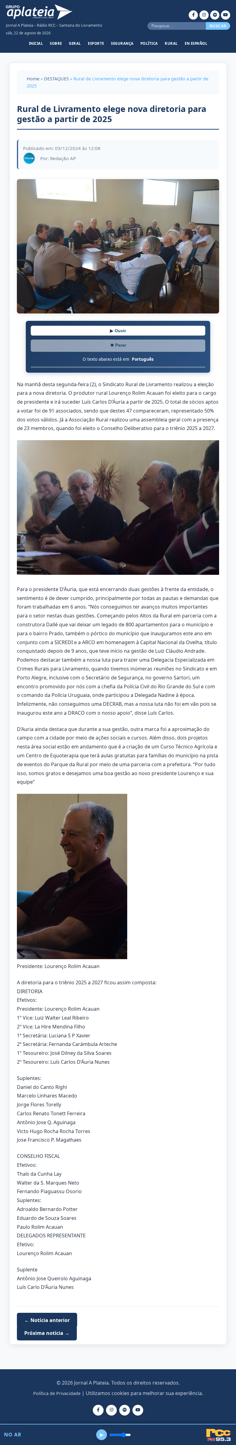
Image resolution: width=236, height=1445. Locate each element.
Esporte (96, 43)
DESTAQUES (56, 79)
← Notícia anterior (47, 1320)
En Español (196, 43)
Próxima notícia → (46, 1333)
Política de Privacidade (57, 1393)
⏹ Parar (118, 345)
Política (149, 43)
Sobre (56, 43)
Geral (75, 43)
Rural (171, 43)
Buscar (218, 26)
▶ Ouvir (118, 330)
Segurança (122, 43)
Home (33, 79)
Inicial (36, 43)
